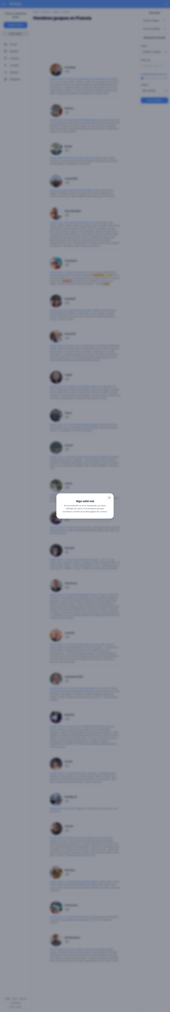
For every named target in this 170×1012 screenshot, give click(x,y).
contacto (103, 511)
